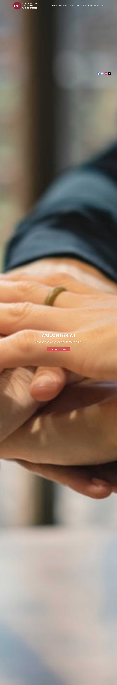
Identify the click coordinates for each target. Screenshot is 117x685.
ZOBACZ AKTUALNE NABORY (58, 349)
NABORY (54, 5)
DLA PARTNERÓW (81, 5)
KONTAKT (96, 5)
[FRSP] (25, 5)
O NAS (90, 5)
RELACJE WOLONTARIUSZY (66, 5)
